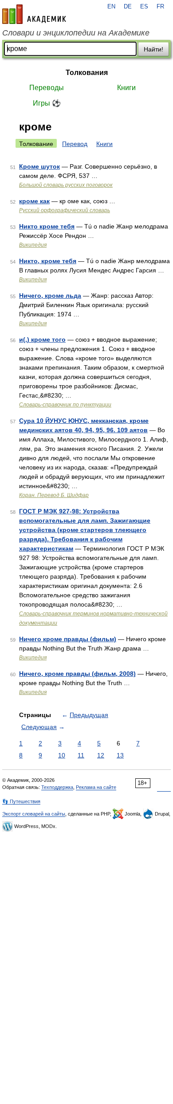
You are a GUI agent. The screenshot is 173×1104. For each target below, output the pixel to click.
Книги (126, 87)
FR (160, 7)
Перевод (74, 143)
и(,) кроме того (42, 339)
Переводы (46, 87)
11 (81, 755)
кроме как (34, 201)
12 (100, 755)
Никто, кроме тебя (47, 260)
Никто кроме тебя (47, 226)
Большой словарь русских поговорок (66, 185)
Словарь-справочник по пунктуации (65, 405)
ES (144, 7)
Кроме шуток (39, 166)
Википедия (33, 245)
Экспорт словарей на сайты (33, 813)
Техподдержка (57, 787)
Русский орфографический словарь (64, 210)
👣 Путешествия (21, 801)
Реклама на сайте (96, 787)
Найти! (153, 49)
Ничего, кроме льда (50, 295)
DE (128, 7)
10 (61, 755)
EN (111, 7)
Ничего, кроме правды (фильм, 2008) (77, 673)
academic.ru (34, 14)
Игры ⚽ (47, 103)
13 (120, 755)
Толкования (87, 72)
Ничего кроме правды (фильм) (67, 639)
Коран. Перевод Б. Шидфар (54, 495)
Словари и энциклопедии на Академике (75, 32)
